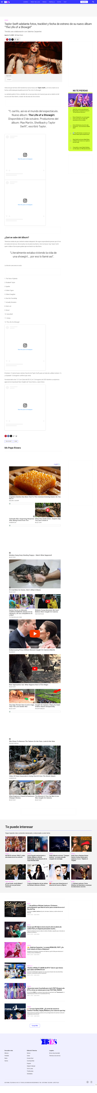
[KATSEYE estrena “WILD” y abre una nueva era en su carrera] (15, 844)
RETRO (28, 881)
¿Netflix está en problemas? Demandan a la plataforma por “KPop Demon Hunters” (81, 110)
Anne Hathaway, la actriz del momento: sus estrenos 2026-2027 (81, 126)
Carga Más (35, 1025)
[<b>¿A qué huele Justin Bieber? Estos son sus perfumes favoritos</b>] (15, 872)
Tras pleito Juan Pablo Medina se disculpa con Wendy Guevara (81, 147)
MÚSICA (6, 20)
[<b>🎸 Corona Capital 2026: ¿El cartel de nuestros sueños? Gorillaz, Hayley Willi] (15, 1011)
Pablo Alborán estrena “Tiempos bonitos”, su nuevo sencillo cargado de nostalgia (59, 857)
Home (15, 441)
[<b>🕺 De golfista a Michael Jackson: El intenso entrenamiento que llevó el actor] (15, 909)
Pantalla (52, 2)
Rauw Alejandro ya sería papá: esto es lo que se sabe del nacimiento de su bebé (81, 118)
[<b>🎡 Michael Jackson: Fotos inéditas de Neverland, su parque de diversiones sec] (81, 872)
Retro (59, 2)
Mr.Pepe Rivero (19, 35)
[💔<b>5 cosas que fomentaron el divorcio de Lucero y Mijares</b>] (59, 872)
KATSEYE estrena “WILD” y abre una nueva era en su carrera (15, 856)
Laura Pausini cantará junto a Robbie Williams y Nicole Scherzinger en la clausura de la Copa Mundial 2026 (37, 858)
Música (44, 2)
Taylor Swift (9, 441)
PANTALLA (29, 965)
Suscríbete (84, 1)
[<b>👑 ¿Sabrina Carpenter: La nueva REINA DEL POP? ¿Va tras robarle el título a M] (15, 950)
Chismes (25, 2)
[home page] (7, 2)
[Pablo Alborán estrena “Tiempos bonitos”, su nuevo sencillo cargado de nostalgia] (59, 844)
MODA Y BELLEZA (9, 881)
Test (65, 2)
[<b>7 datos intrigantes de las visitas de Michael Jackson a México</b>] (37, 872)
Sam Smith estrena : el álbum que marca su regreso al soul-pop (81, 141)
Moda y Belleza (35, 2)
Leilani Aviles (36, 914)
